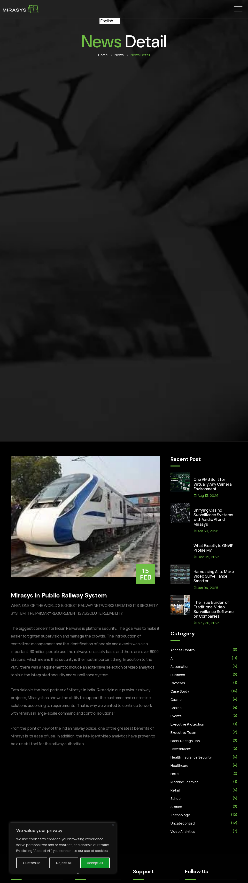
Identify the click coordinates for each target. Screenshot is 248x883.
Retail (175, 790)
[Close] (113, 825)
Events (176, 716)
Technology (180, 815)
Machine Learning (184, 782)
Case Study (179, 691)
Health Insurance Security (190, 757)
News (119, 55)
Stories (176, 806)
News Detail (140, 55)
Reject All (63, 862)
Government (180, 749)
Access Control (182, 650)
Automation (179, 666)
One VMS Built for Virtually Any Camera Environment (213, 484)
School (175, 798)
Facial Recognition (185, 740)
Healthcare (179, 765)
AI (171, 658)
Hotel (174, 773)
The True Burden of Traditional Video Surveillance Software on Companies (214, 609)
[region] (63, 847)
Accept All (95, 862)
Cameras (177, 683)
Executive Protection (187, 724)
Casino (176, 699)
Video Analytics (182, 831)
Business (177, 674)
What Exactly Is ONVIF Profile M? (213, 548)
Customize (31, 862)
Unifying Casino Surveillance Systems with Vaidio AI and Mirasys (213, 517)
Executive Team (183, 732)
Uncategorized (182, 823)
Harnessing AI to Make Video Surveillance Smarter (214, 576)
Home (103, 55)
